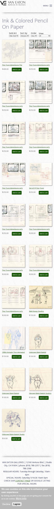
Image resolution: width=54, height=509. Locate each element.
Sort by (23, 33)
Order (33, 33)
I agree (16, 504)
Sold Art (13, 33)
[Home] (13, 2)
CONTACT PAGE (22, 480)
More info (21, 498)
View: (41, 33)
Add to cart (17, 70)
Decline (6, 504)
